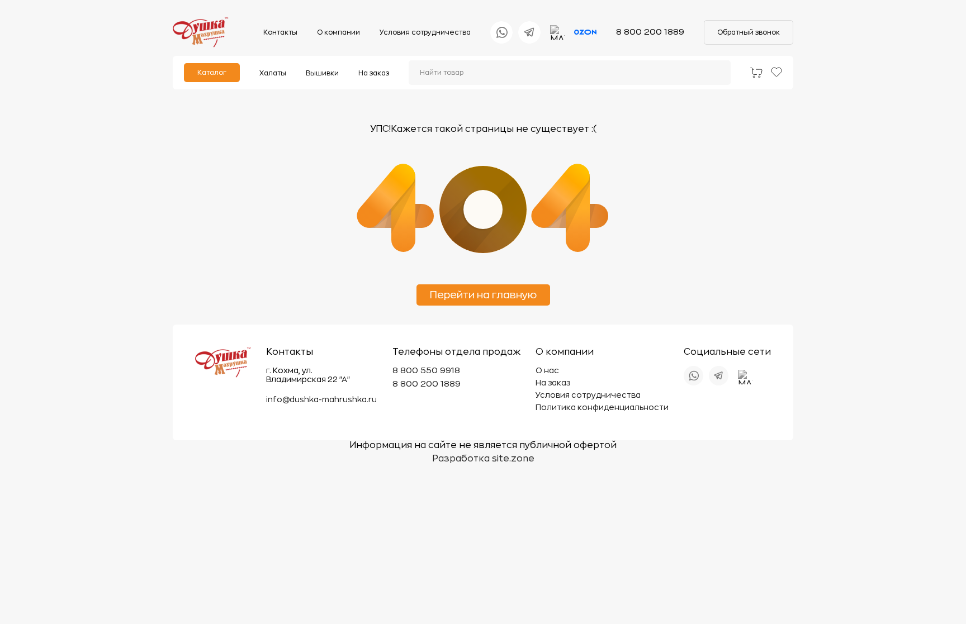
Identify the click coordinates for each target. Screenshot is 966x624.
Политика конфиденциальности (602, 407)
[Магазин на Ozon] (585, 32)
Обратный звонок (748, 32)
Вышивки (322, 73)
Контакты (280, 32)
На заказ (373, 73)
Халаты (272, 73)
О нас (547, 370)
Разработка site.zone (483, 458)
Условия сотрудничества (425, 32)
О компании (338, 32)
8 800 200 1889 (650, 32)
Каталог (211, 72)
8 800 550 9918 (426, 370)
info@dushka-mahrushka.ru (321, 399)
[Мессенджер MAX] (557, 32)
